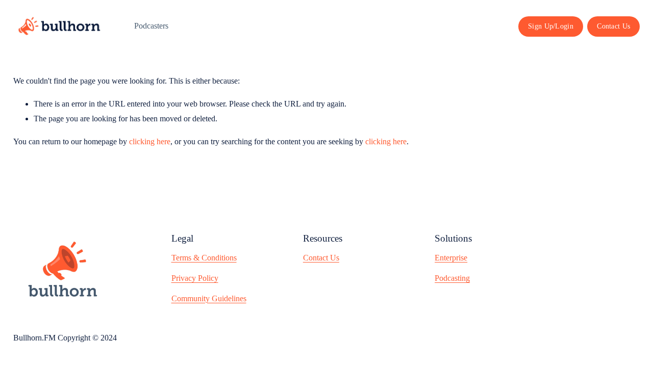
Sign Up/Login (550, 26)
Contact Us (613, 26)
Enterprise (451, 257)
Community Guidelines (208, 298)
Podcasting (452, 278)
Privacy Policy (194, 278)
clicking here (149, 141)
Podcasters (151, 25)
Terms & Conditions (204, 257)
